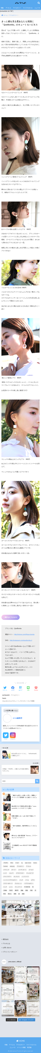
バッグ (21, 880)
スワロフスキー (20, 873)
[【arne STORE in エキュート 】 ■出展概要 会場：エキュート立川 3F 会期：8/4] (8, 991)
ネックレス (16, 876)
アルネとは (6, 943)
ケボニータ (25, 701)
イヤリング (6, 869)
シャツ (5, 873)
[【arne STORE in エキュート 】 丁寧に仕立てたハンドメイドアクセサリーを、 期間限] (20, 975)
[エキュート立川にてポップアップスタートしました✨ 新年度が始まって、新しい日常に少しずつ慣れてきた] (8, 975)
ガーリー (13, 869)
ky (22, 863)
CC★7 (17, 863)
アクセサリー (17, 8)
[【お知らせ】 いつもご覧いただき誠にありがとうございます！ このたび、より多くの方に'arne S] (20, 991)
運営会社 (6, 939)
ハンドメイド (25, 876)
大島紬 (5, 890)
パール (27, 880)
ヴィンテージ (18, 887)
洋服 (31, 890)
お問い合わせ (7, 947)
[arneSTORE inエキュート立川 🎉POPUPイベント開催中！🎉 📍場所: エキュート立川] (20, 1008)
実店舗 (29, 1047)
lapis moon (28, 863)
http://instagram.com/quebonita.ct (21, 640)
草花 (4, 894)
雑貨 (23, 894)
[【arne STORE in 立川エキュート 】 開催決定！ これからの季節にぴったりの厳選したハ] (33, 1008)
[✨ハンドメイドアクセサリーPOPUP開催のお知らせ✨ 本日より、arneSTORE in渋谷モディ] (33, 991)
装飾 (33, 701)
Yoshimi (5, 866)
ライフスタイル (28, 8)
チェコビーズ (30, 873)
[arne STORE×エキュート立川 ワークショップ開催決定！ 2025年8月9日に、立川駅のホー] (33, 975)
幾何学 (16, 890)
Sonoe (35, 863)
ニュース (37, 8)
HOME (21, 1041)
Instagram (12, 739)
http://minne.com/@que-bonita (24, 634)
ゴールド (31, 869)
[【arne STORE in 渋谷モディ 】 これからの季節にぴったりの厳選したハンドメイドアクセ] (8, 1008)
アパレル (8, 8)
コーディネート (22, 869)
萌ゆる (9, 894)
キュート (16, 701)
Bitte (11, 863)
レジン (11, 887)
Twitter (5, 739)
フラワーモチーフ (7, 883)
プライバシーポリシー (10, 952)
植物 (26, 890)
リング (5, 887)
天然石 (11, 890)
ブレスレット (18, 883)
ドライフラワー (7, 876)
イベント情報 (21, 1047)
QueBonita (7, 701)
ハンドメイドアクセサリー (10, 880)
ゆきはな (12, 866)
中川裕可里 (27, 887)
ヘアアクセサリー (28, 883)
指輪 (22, 890)
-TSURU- (5, 863)
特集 (2, 8)
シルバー (11, 873)
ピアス (33, 880)
